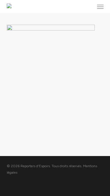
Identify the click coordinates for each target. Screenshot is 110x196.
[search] (88, 6)
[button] (100, 6)
